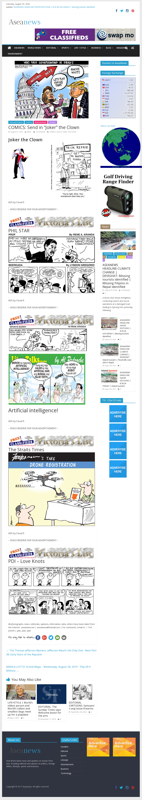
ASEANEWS (19, 47)
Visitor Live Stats (107, 126)
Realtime (115, 167)
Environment (15, 53)
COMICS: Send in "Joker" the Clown (62, 132)
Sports (65, 47)
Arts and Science (16, 122)
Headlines (112, 257)
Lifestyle (52, 122)
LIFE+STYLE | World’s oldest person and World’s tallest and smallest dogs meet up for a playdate (20, 708)
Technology (66, 773)
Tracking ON (125, 167)
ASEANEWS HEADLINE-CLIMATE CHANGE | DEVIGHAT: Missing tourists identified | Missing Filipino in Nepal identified (117, 276)
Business (96, 47)
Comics (29, 122)
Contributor (125, 290)
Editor (29, 132)
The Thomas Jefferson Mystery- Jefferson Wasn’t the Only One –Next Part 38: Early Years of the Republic (51, 652)
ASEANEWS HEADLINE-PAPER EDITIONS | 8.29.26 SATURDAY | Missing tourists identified (54, 7)
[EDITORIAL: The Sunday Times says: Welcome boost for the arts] (51, 685)
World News (34, 47)
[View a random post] (133, 48)
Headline (64, 746)
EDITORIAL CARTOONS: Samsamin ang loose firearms (81, 705)
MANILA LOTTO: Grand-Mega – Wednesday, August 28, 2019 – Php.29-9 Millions (48, 668)
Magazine (122, 47)
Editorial (51, 47)
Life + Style (80, 47)
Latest (121, 257)
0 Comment (40, 132)
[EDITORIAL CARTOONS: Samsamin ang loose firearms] (82, 685)
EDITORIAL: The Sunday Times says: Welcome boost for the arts (49, 711)
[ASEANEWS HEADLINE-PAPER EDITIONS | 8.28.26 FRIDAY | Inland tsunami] (109, 371)
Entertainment (40, 122)
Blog (108, 47)
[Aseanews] (9, 48)
